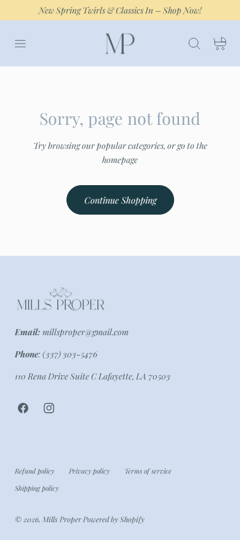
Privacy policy (89, 470)
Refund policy (34, 470)
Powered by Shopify (114, 519)
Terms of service (148, 470)
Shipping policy (36, 488)
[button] (20, 44)
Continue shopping (120, 200)
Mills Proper (61, 519)
